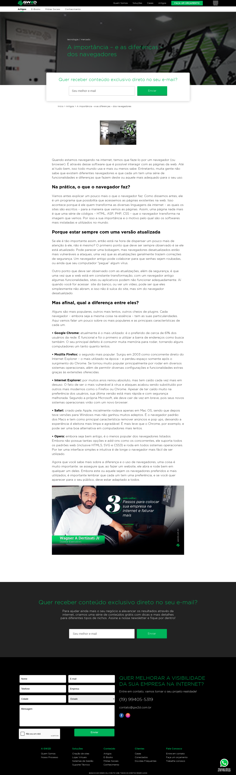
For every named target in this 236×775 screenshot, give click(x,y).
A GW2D (46, 748)
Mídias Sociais (52, 9)
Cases (150, 3)
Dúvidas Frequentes (145, 761)
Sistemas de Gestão (82, 761)
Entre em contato (175, 753)
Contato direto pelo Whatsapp (224, 769)
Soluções (137, 3)
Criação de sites (80, 753)
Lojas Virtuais (79, 757)
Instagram (128, 715)
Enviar (152, 90)
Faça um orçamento (187, 3)
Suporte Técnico (81, 765)
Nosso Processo (49, 757)
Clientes (139, 748)
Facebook (121, 715)
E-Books (35, 9)
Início (60, 106)
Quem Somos (120, 3)
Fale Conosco (174, 748)
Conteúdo (109, 748)
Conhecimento (73, 9)
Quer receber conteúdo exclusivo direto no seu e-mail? (118, 79)
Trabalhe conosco (175, 761)
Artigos (162, 3)
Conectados (141, 757)
